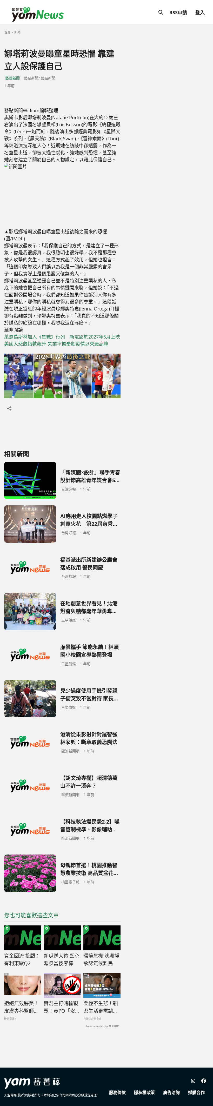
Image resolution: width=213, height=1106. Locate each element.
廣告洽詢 (171, 1092)
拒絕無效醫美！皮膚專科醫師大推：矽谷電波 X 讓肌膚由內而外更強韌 (21, 1007)
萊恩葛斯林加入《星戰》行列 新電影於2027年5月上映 (62, 337)
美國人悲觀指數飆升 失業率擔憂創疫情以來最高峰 (56, 344)
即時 (17, 32)
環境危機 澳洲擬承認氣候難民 (101, 959)
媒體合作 (196, 1092)
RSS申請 (178, 12)
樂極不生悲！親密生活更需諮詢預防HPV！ (100, 1007)
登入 (200, 12)
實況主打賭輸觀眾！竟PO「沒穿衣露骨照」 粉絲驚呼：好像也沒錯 (62, 1007)
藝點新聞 (12, 78)
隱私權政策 (144, 1092)
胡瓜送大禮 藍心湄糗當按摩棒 (61, 959)
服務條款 (117, 1092)
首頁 (7, 32)
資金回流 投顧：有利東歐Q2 (22, 959)
